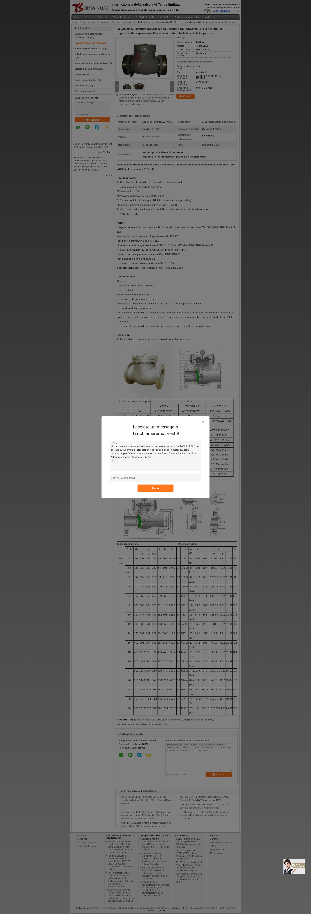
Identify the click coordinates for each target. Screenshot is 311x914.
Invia (155, 488)
